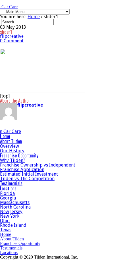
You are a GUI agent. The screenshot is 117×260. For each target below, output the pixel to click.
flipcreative (12, 36)
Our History (12, 150)
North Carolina (15, 207)
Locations (8, 188)
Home (34, 16)
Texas (5, 229)
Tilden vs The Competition (27, 178)
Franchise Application (22, 169)
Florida (7, 193)
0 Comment (12, 40)
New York (9, 216)
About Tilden (11, 141)
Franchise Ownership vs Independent (37, 165)
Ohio (5, 220)
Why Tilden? (12, 160)
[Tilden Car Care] (18, 131)
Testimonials (11, 183)
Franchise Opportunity (19, 155)
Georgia (8, 198)
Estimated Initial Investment (29, 174)
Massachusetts (15, 202)
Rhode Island (13, 225)
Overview (9, 146)
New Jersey (11, 211)
